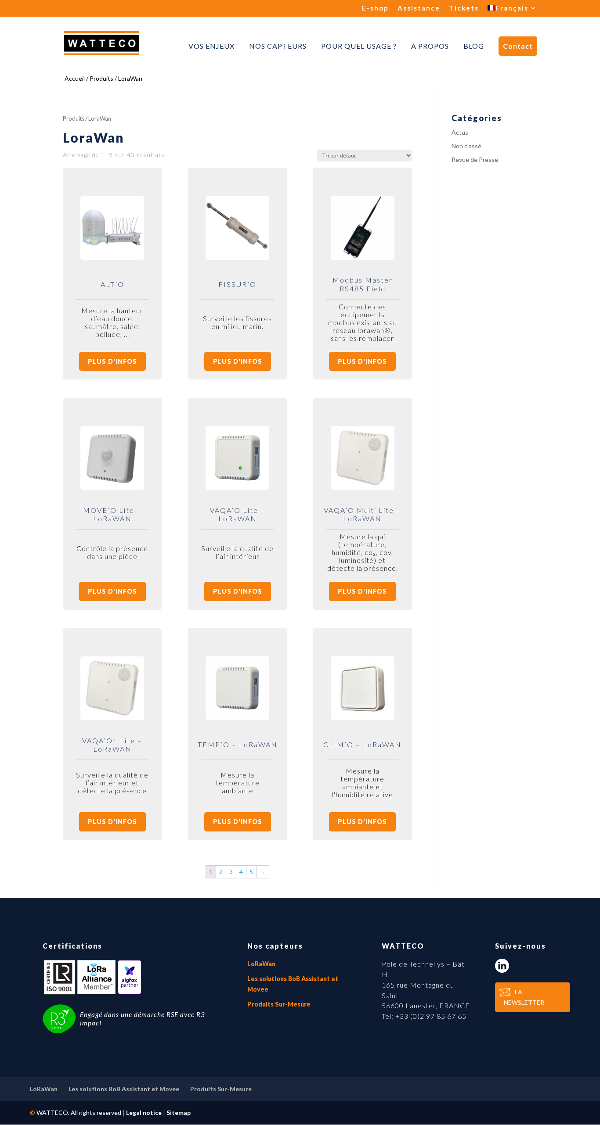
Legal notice (144, 1112)
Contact (518, 46)
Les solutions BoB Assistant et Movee (124, 1089)
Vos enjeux (211, 46)
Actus (460, 132)
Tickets (464, 8)
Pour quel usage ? (359, 46)
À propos (430, 46)
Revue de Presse (475, 159)
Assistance (419, 8)
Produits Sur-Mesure (279, 1004)
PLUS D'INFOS (112, 361)
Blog (473, 46)
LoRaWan (261, 963)
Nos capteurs (278, 46)
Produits (73, 118)
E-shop (375, 8)
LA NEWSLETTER (524, 997)
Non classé (466, 146)
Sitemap (178, 1112)
